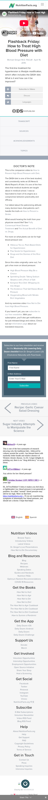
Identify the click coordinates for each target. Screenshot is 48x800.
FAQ (24, 740)
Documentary (24, 550)
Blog (24, 560)
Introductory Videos (24, 540)
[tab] (24, 121)
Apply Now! (33, 794)
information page (19, 323)
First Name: (13, 362)
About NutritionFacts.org (24, 731)
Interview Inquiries (24, 769)
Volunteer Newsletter (24, 715)
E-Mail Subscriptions (24, 712)
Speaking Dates (24, 569)
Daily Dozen (24, 631)
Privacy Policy (24, 746)
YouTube (24, 695)
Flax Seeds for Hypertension (22, 251)
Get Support (24, 737)
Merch (24, 647)
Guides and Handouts (24, 572)
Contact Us (24, 759)
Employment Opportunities (24, 664)
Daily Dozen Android (24, 628)
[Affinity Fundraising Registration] (25, 783)
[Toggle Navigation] (42, 4)
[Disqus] (24, 472)
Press (24, 762)
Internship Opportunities (24, 661)
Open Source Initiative (24, 667)
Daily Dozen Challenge (24, 634)
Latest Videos (24, 544)
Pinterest (24, 689)
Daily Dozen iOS (24, 625)
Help (24, 734)
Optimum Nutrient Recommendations (24, 578)
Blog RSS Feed (24, 721)
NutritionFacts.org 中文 (24, 701)
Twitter (24, 686)
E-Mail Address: (15, 373)
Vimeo (24, 698)
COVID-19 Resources (24, 581)
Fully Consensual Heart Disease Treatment (19, 225)
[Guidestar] (19, 783)
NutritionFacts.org (26, 5)
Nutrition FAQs (24, 575)
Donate (24, 644)
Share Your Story (24, 670)
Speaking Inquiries (24, 765)
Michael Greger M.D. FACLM (20, 59)
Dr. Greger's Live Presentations (24, 547)
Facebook (24, 683)
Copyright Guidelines (24, 743)
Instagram (24, 692)
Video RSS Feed (24, 718)
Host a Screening (24, 673)
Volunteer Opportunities (24, 658)
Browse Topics (24, 537)
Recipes (24, 563)
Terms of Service (24, 749)
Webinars (24, 566)
